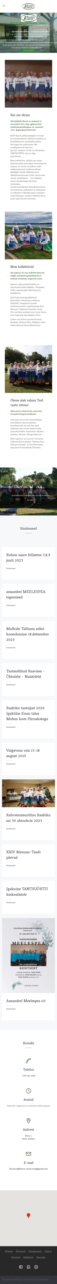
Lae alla (30, 500)
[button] (28, 1215)
